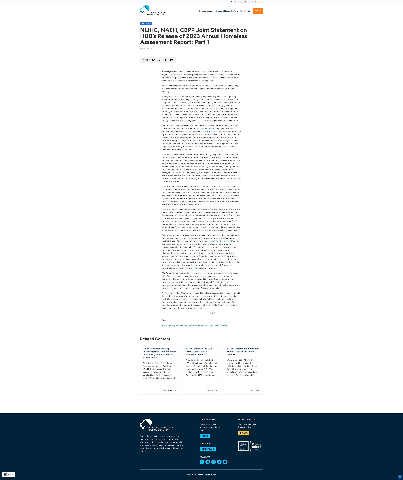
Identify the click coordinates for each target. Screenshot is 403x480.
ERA (211, 325)
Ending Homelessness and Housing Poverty (188, 325)
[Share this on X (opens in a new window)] (159, 60)
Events (240, 2)
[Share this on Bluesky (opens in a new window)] (153, 60)
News (251, 2)
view (159, 369)
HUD (217, 325)
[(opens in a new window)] (202, 462)
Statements (146, 23)
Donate (258, 11)
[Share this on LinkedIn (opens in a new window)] (171, 60)
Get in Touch (207, 449)
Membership (258, 2)
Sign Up (204, 436)
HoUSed (224, 325)
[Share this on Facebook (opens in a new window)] (165, 60)
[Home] (153, 10)
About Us (233, 2)
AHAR (165, 325)
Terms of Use (210, 475)
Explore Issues (205, 11)
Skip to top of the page (400, 477)
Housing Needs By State (227, 11)
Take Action (245, 11)
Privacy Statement (195, 475)
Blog (245, 2)
